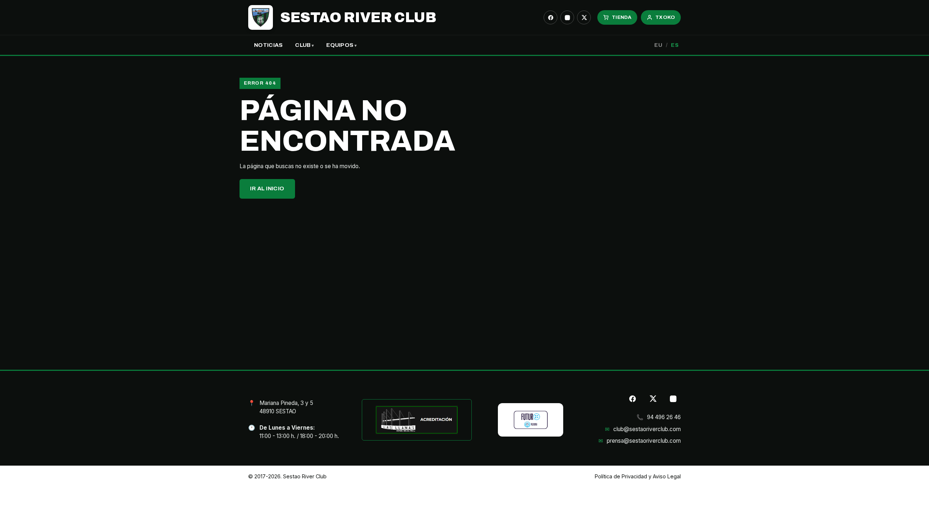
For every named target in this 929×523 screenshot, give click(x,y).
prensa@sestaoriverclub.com (644, 440)
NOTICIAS (268, 45)
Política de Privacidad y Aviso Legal (638, 476)
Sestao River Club (358, 17)
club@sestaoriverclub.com (647, 429)
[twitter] (584, 17)
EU (658, 45)
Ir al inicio (267, 188)
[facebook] (550, 17)
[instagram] (567, 17)
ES (675, 45)
